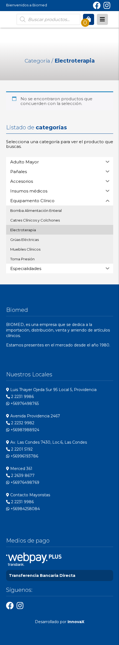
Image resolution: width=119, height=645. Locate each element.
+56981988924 (24, 429)
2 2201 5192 (21, 449)
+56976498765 (24, 403)
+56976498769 (24, 482)
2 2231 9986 (22, 396)
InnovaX (76, 621)
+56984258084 (24, 508)
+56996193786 (23, 456)
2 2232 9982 (22, 422)
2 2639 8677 (22, 475)
